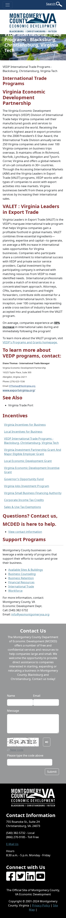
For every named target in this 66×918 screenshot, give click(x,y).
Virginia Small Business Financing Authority (32, 493)
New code (16, 750)
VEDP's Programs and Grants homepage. (30, 342)
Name (11, 696)
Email (36, 696)
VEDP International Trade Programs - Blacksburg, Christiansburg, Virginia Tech (31, 441)
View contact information (25, 532)
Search (51, 4)
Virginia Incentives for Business (25, 425)
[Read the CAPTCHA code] (46, 742)
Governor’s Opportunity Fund (24, 479)
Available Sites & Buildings (25, 570)
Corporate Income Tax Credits (24, 500)
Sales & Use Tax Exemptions (22, 507)
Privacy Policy (41, 905)
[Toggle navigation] (7, 4)
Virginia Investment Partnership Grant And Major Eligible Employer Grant (32, 452)
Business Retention (21, 578)
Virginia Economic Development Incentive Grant (31, 470)
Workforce (15, 591)
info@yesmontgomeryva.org (30, 614)
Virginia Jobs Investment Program (26, 486)
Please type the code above (25, 755)
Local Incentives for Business (23, 432)
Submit (52, 772)
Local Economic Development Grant (28, 461)
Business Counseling (22, 574)
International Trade (21, 586)
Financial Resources (21, 582)
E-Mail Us (12, 844)
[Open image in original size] (33, 22)
